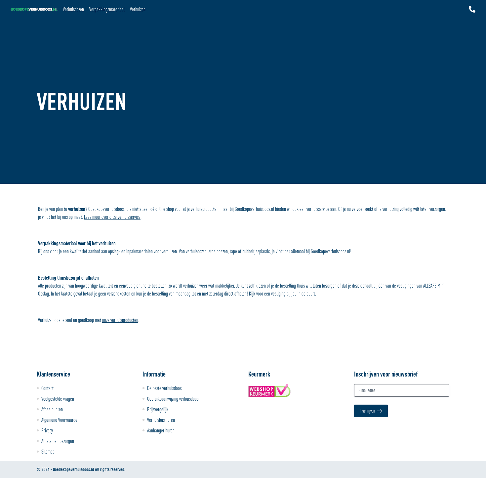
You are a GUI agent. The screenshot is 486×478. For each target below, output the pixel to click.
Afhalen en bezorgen (57, 441)
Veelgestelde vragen (57, 399)
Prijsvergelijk (157, 409)
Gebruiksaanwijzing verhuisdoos (172, 399)
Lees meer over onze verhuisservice (112, 217)
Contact (47, 388)
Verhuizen (137, 9)
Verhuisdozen (73, 9)
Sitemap (48, 452)
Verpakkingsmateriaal (107, 9)
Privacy (47, 430)
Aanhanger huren (161, 430)
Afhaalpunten (52, 409)
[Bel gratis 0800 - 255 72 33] (472, 9)
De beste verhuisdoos (164, 388)
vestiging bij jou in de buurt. (293, 294)
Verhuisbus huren (161, 420)
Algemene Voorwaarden (60, 420)
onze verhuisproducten (120, 320)
